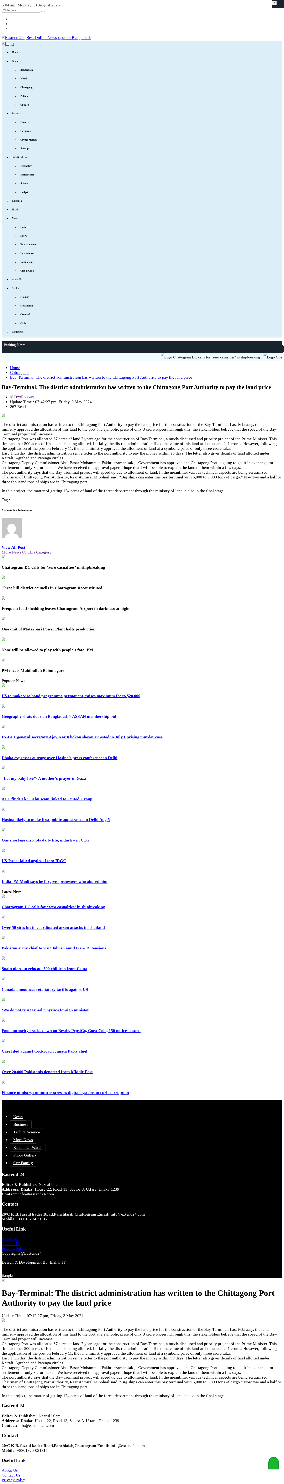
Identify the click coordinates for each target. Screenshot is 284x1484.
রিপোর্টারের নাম (23, 397)
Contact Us (17, 331)
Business (16, 113)
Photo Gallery (25, 1155)
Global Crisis (27, 270)
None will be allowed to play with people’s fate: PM (47, 649)
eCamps (24, 296)
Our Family (23, 1162)
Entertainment (28, 244)
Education (17, 200)
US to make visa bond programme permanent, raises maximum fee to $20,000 (71, 695)
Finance (24, 122)
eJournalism (26, 305)
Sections (16, 288)
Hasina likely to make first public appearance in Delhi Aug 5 (56, 819)
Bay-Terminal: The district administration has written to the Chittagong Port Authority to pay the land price (101, 377)
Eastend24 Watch (27, 1147)
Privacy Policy (14, 1248)
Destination (26, 262)
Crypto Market (28, 139)
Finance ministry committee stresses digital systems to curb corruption (65, 1092)
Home (15, 52)
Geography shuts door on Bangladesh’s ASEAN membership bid (59, 716)
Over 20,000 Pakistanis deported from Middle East (47, 1071)
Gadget (24, 192)
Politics (24, 96)
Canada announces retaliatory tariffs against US (45, 989)
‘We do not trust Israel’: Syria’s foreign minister (45, 1010)
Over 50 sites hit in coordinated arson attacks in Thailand (53, 927)
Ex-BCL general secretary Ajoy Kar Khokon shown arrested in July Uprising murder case (82, 737)
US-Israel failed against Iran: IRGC (34, 860)
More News (23, 1139)
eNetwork (25, 314)
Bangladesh (26, 69)
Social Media (27, 174)
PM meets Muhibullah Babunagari (33, 670)
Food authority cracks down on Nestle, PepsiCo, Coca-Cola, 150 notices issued (71, 1030)
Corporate (25, 131)
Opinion (24, 104)
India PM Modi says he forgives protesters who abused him (54, 881)
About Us (17, 279)
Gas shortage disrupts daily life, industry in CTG (46, 840)
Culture (24, 227)
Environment (27, 253)
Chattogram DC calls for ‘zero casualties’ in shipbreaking (201, 357)
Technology (26, 165)
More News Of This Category (27, 552)
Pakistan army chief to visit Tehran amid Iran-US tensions (54, 948)
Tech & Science (19, 157)
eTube (23, 323)
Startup (24, 148)
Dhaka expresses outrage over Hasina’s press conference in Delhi (59, 757)
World (23, 78)
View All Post (13, 547)
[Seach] (42, 11)
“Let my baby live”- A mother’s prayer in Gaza (44, 778)
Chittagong (26, 87)
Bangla (7, 1275)
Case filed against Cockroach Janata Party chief (45, 1051)
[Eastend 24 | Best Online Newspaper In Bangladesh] (46, 37)
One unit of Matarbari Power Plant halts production (48, 629)
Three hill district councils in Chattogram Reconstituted (52, 588)
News (15, 61)
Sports (23, 235)
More (14, 218)
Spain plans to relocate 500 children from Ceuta (44, 968)
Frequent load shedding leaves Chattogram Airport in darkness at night (66, 608)
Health (15, 209)
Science (24, 183)
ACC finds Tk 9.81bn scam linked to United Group (47, 799)
